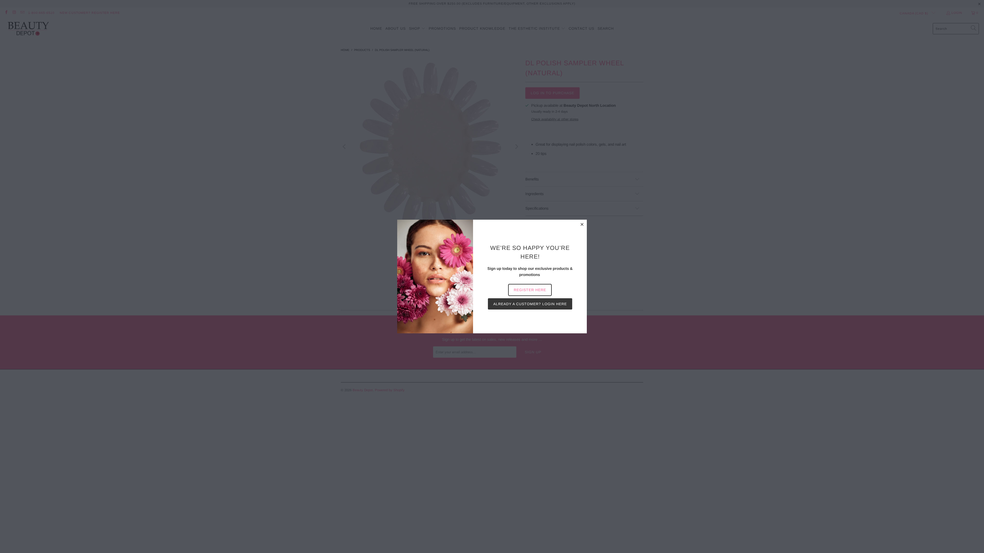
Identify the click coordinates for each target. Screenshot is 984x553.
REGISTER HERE (530, 290)
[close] (582, 224)
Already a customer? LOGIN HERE (530, 304)
